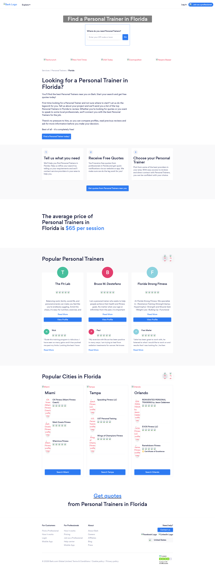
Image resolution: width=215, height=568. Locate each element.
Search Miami (63, 472)
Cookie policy (98, 561)
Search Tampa (107, 472)
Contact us (165, 529)
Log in (184, 4)
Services (46, 70)
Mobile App (47, 541)
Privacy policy (112, 561)
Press (90, 545)
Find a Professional (50, 530)
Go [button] (125, 37)
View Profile (62, 319)
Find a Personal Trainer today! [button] (56, 136)
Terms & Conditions (81, 561)
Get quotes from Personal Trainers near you (107, 188)
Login (44, 538)
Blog (90, 541)
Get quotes (107, 496)
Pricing (67, 534)
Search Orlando (152, 472)
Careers (91, 534)
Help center (69, 541)
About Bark (93, 530)
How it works (48, 534)
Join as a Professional (73, 538)
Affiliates (92, 538)
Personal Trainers (59, 70)
